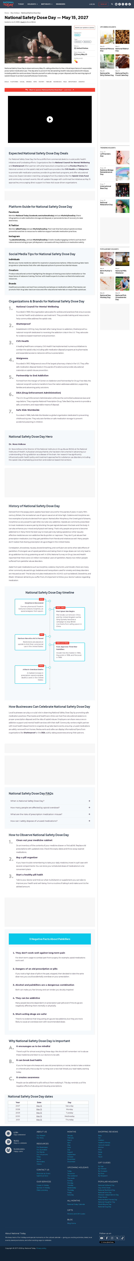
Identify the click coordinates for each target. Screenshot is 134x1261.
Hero (35, 81)
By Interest (102, 1169)
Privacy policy (41, 1248)
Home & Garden (104, 1145)
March (69, 1140)
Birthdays (46, 4)
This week (71, 1178)
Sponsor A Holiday (43, 1188)
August (70, 1152)
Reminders (60, 4)
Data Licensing (42, 1190)
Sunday (70, 1181)
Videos (39, 1164)
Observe (82, 81)
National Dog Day (104, 1207)
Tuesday (70, 1185)
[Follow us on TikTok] (129, 4)
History (41, 81)
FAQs (65, 81)
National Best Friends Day (107, 1200)
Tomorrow (71, 1173)
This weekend (72, 1176)
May (68, 1145)
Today (21, 4)
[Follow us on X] (126, 4)
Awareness (87, 41)
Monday (70, 1183)
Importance (72, 81)
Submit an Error (42, 1176)
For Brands (40, 1152)
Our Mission (41, 1135)
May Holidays (15, 13)
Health (23, 22)
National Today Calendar (76, 1204)
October (70, 1157)
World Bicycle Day (104, 1204)
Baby (100, 1135)
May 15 (39, 1106)
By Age (101, 1166)
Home (7, 13)
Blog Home (71, 1223)
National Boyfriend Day (106, 1190)
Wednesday (71, 1188)
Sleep (100, 1152)
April (68, 1143)
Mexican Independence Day (108, 1195)
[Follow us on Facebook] (119, 4)
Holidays (32, 4)
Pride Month (102, 1197)
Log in (92, 4)
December (71, 1162)
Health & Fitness (104, 1143)
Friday (69, 1192)
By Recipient (103, 1176)
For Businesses (42, 1147)
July (68, 1150)
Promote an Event (43, 1173)
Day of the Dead (104, 1188)
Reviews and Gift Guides (76, 1214)
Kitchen (101, 1147)
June (69, 1147)
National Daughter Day (106, 1202)
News (39, 1159)
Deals (7, 81)
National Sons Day (104, 1192)
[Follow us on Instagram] (123, 4)
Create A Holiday (43, 1185)
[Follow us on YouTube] (116, 4)
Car (99, 1138)
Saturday (70, 1195)
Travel (100, 1157)
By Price (101, 1173)
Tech (100, 1154)
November (71, 1159)
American (78, 41)
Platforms (14, 81)
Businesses (57, 81)
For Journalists (42, 1150)
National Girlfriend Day (106, 1185)
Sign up (103, 4)
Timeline (49, 81)
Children (101, 1140)
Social (22, 81)
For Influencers (42, 1154)
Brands (29, 81)
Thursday (70, 1190)
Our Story (40, 1138)
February (70, 1138)
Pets (100, 1150)
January (70, 1135)
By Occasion (102, 1171)
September (71, 1154)
